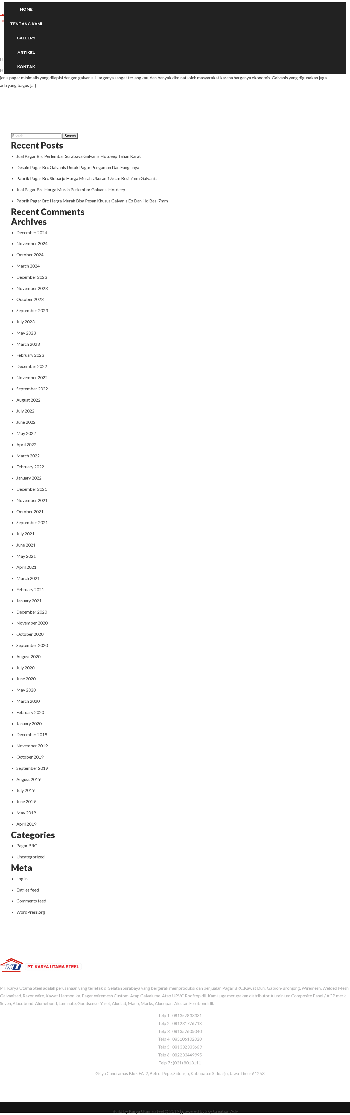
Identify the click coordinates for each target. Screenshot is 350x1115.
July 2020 (25, 667)
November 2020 (32, 622)
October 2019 (29, 756)
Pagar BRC (26, 845)
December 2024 (31, 232)
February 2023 (30, 355)
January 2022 (29, 477)
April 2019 (26, 823)
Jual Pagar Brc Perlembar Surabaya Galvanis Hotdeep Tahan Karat (78, 156)
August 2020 (28, 656)
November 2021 (32, 500)
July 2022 (25, 410)
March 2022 (28, 455)
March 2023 (28, 344)
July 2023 (25, 321)
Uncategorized (30, 856)
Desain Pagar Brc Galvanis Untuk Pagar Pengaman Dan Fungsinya (77, 167)
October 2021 (29, 511)
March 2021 (28, 578)
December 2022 (31, 366)
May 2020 (26, 689)
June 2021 (26, 544)
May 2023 (26, 332)
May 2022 (26, 433)
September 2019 (32, 768)
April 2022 (26, 444)
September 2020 (32, 645)
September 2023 (32, 310)
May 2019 (26, 812)
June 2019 (26, 801)
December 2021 (31, 489)
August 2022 (28, 399)
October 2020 (29, 634)
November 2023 (32, 288)
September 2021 (32, 522)
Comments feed (31, 900)
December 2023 (31, 277)
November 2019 (32, 745)
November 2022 (32, 377)
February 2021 (30, 589)
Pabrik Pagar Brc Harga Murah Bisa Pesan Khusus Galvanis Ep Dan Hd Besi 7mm (92, 200)
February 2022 (30, 466)
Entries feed (27, 889)
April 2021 (26, 567)
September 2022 (32, 388)
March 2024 (28, 265)
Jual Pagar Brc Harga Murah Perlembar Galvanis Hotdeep (70, 189)
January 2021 (29, 600)
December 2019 (31, 734)
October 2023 (29, 299)
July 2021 (25, 533)
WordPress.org (30, 911)
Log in (22, 878)
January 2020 (29, 723)
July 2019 (25, 790)
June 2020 (26, 678)
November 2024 (32, 243)
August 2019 (28, 779)
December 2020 (31, 611)
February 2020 (30, 712)
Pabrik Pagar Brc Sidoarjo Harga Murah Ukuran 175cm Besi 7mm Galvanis (86, 178)
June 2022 (26, 422)
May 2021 (26, 556)
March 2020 (28, 701)
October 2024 (29, 254)
